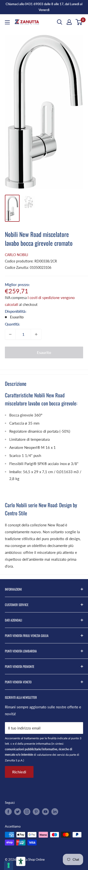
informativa (43, 743)
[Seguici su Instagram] (26, 811)
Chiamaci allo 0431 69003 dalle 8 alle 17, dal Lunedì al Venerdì (44, 7)
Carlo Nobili (16, 255)
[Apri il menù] (7, 22)
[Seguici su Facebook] (8, 811)
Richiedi (19, 771)
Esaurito (44, 352)
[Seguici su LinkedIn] (54, 811)
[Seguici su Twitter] (17, 811)
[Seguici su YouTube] (45, 811)
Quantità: (12, 324)
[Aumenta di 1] (36, 334)
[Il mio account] (69, 22)
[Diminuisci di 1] (10, 334)
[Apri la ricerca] (59, 22)
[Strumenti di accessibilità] (20, 861)
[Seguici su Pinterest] (36, 811)
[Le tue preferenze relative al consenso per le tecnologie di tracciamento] (8, 865)
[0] (79, 22)
